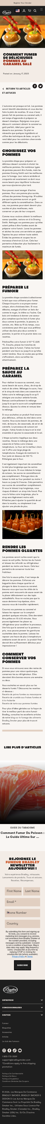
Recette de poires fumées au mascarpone (21, 694)
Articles (5, 1037)
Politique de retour (9, 1076)
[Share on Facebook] (34, 86)
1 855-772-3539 (9, 1056)
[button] (35, 10)
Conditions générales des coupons (15, 1081)
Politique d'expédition (10, 1079)
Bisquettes (6, 1028)
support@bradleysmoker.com (16, 1060)
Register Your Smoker (23, 3)
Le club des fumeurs (10, 1041)
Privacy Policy (18, 956)
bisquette (14, 303)
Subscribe (22, 965)
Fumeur (5, 1023)
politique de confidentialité (12, 1074)
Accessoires (7, 1032)
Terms (29, 956)
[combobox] (9, 913)
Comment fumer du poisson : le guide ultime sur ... (22, 835)
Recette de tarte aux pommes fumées (20, 703)
